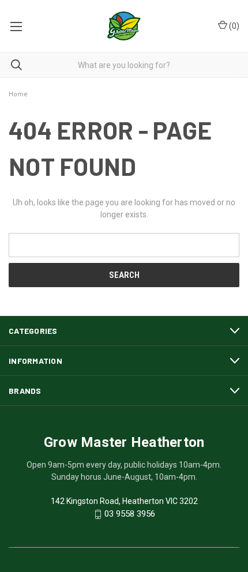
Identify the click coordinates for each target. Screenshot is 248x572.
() (233, 26)
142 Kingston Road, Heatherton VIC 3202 (124, 501)
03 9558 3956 (129, 514)
